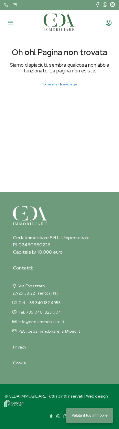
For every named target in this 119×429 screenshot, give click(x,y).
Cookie (19, 363)
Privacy (19, 347)
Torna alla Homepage (59, 84)
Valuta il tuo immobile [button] (89, 415)
